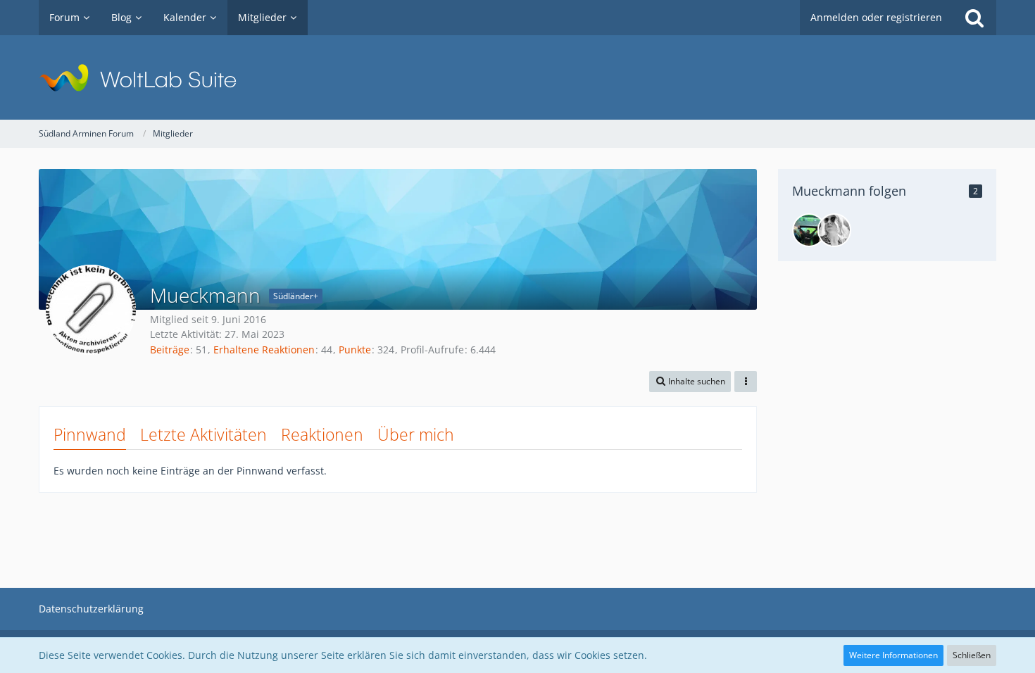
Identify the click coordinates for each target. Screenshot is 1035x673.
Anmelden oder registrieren (876, 17)
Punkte (355, 349)
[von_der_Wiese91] (809, 230)
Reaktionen (322, 434)
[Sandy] (834, 230)
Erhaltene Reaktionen (264, 349)
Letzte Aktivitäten (203, 434)
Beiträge (169, 349)
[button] (690, 381)
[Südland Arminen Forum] (517, 77)
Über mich (415, 434)
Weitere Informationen (893, 655)
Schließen (972, 655)
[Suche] (974, 17)
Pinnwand (90, 434)
